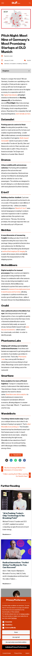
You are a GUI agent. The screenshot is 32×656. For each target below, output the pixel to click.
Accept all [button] (16, 637)
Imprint (27, 653)
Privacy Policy (18, 653)
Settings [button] (14, 618)
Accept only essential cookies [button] (16, 642)
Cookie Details (7, 653)
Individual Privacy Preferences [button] (16, 647)
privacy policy (25, 614)
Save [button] (16, 632)
